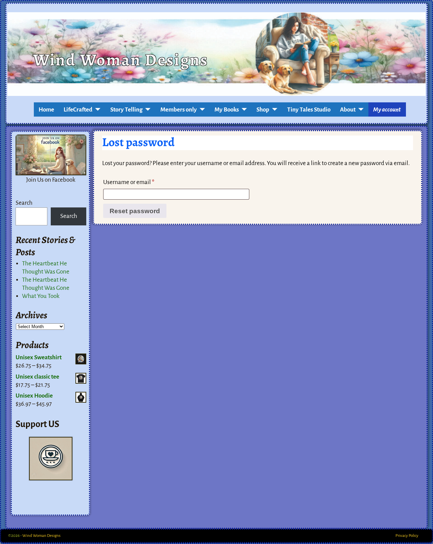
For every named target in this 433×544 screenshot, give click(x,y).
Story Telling (126, 109)
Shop (262, 109)
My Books (226, 109)
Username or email (128, 182)
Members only (178, 109)
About (348, 109)
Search (24, 203)
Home (46, 109)
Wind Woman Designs (120, 59)
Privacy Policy (406, 535)
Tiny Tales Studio (309, 109)
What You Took (41, 296)
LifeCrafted (78, 109)
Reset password (135, 211)
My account (387, 109)
